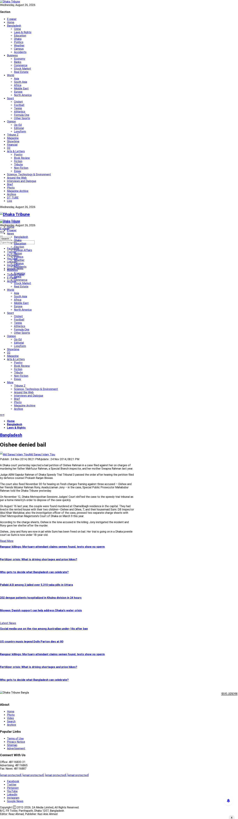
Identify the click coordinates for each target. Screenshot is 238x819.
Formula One (21, 115)
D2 (8, 148)
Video (10, 718)
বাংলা (2, 232)
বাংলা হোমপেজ (229, 693)
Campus (19, 48)
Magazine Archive (17, 191)
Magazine (13, 138)
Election (19, 247)
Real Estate (21, 72)
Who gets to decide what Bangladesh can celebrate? (34, 572)
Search (11, 721)
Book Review (22, 158)
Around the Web (17, 177)
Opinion (11, 121)
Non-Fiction (21, 168)
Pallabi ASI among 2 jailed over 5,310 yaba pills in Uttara (36, 584)
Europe (18, 91)
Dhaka (17, 39)
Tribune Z (12, 134)
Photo (11, 187)
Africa (17, 85)
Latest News (8, 623)
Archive (11, 194)
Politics (18, 42)
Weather (19, 45)
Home (10, 22)
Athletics (19, 111)
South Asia (20, 82)
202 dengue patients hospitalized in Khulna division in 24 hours (41, 597)
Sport (10, 98)
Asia (16, 78)
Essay (17, 171)
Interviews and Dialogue (21, 181)
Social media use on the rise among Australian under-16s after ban (44, 628)
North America (23, 95)
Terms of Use (15, 738)
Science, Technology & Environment (29, 174)
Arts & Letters (16, 151)
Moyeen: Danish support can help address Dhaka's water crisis (41, 610)
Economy (19, 58)
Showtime (13, 141)
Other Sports (22, 118)
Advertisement (16, 748)
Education (20, 35)
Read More (6, 541)
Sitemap (12, 745)
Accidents (20, 52)
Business (12, 55)
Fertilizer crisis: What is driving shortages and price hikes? (38, 559)
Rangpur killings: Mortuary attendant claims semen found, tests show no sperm (52, 546)
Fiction (18, 161)
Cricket (18, 101)
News (10, 233)
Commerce (20, 65)
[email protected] (10, 775)
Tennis (18, 108)
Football (19, 105)
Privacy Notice (16, 741)
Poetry (18, 154)
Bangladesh (14, 25)
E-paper (12, 19)
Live (9, 201)
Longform (20, 131)
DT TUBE (12, 197)
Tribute (18, 164)
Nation (18, 253)
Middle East (21, 88)
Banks (17, 62)
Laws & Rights (22, 32)
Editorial (19, 128)
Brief (10, 184)
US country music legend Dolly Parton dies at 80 (31, 641)
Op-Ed (18, 125)
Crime (17, 29)
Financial (12, 144)
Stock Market (22, 68)
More (10, 382)
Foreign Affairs (23, 250)
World (10, 75)
